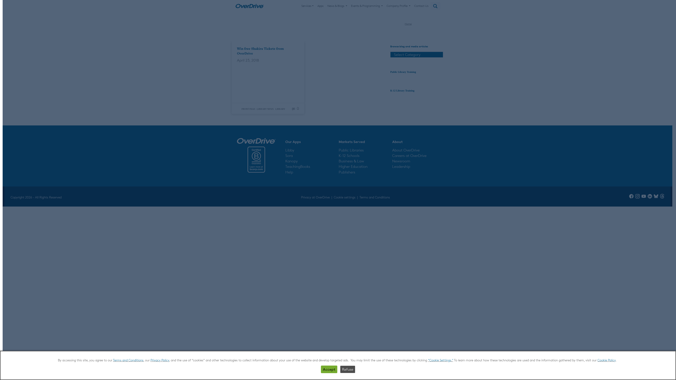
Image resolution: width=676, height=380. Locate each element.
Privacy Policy (160, 360)
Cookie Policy (606, 360)
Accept (329, 369)
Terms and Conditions (128, 360)
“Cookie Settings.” (440, 360)
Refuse (347, 369)
